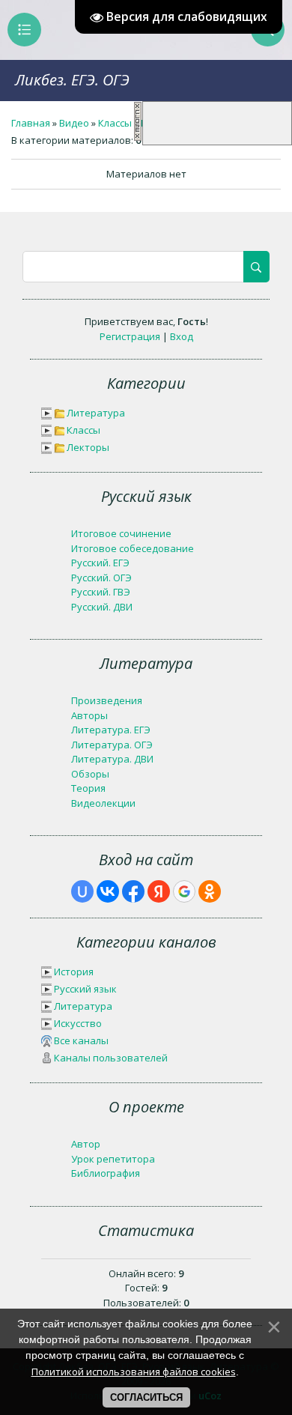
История (74, 971)
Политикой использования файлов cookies (133, 1371)
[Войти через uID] (82, 891)
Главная (30, 123)
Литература (96, 412)
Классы (115, 123)
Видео (74, 123)
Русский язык (85, 989)
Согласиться (146, 1397)
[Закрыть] (137, 138)
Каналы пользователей (111, 1057)
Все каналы (81, 1040)
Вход (181, 336)
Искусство (78, 1023)
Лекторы (88, 447)
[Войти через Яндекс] (158, 891)
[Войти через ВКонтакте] (108, 891)
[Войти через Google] (184, 891)
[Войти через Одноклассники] (209, 891)
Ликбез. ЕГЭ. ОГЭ (72, 80)
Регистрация (130, 336)
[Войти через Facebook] (133, 891)
